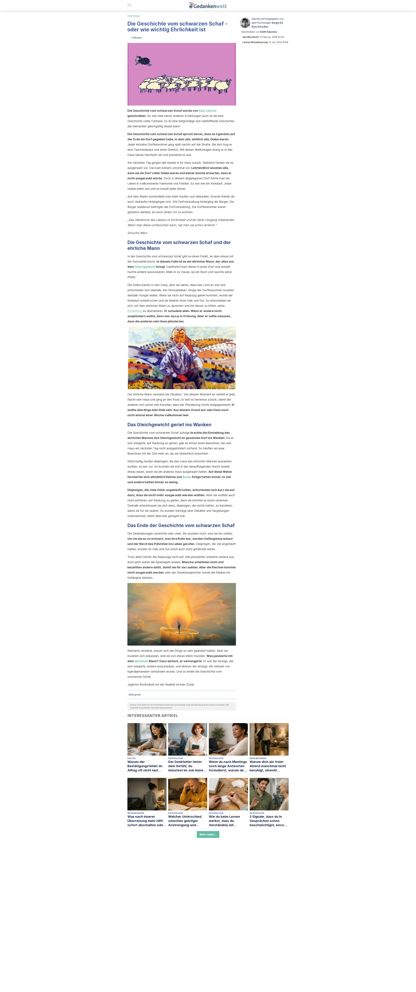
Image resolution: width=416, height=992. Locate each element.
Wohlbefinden (258, 758)
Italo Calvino (207, 110)
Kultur (131, 758)
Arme (187, 477)
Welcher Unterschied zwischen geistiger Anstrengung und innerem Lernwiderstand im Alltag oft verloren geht (187, 821)
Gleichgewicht (145, 266)
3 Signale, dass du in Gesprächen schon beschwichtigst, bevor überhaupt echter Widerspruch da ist (267, 821)
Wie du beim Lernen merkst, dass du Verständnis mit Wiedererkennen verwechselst (224, 821)
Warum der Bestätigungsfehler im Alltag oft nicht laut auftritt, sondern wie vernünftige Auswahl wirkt (144, 766)
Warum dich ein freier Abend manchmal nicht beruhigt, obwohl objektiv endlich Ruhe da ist (269, 766)
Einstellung (134, 311)
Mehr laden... (208, 834)
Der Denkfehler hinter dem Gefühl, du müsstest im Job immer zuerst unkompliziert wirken (186, 766)
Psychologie (133, 16)
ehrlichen (141, 661)
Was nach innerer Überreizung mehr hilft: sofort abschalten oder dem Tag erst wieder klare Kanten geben (145, 821)
